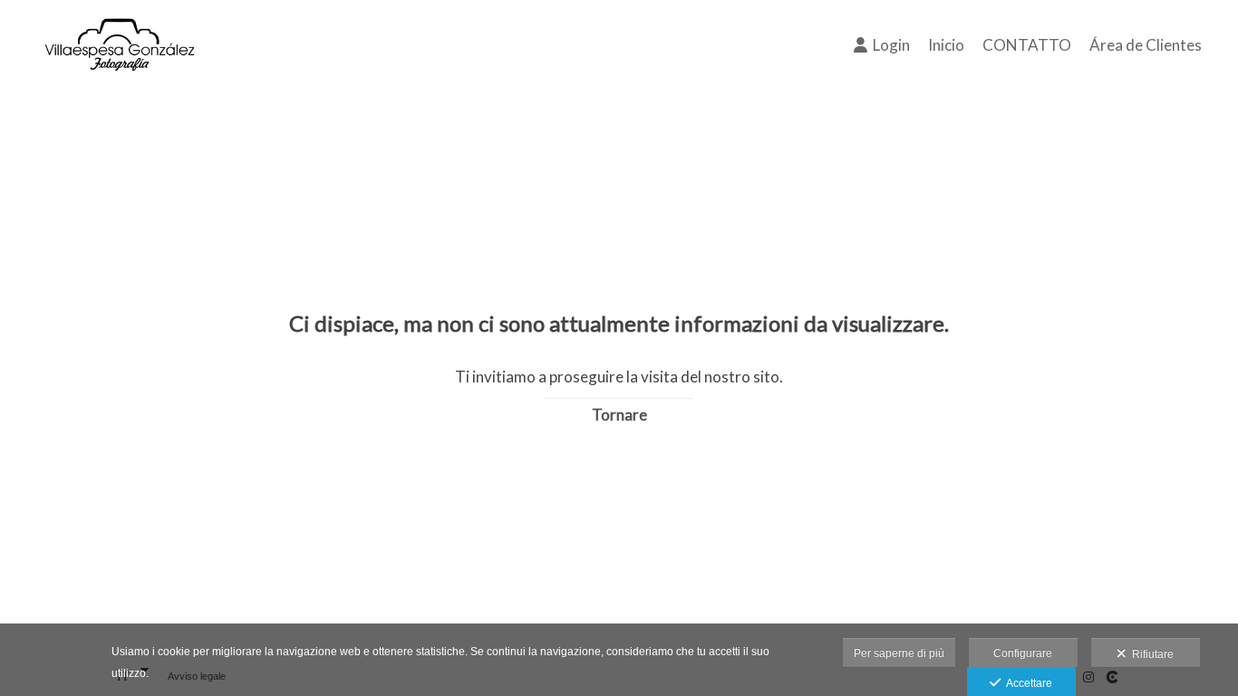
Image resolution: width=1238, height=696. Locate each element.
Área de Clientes (1145, 44)
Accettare (1026, 683)
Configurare (1022, 653)
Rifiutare (1150, 654)
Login (888, 44)
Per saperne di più (899, 653)
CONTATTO (1026, 44)
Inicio (946, 44)
